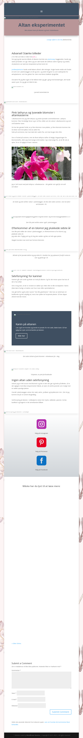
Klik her (21, 335)
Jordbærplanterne (17, 69)
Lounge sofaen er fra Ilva (54, 40)
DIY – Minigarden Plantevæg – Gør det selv (32, 631)
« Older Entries (16, 643)
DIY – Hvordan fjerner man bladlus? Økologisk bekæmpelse (39, 581)
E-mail (14, 699)
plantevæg (51, 59)
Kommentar (16, 670)
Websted (14, 706)
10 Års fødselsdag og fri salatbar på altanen (33, 531)
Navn (14, 693)
